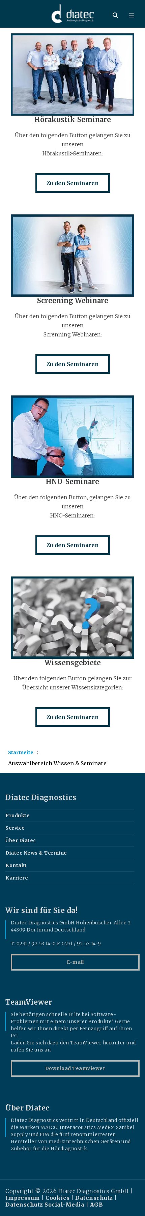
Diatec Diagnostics (40, 797)
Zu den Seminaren (73, 183)
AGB (96, 1204)
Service (15, 828)
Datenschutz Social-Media (44, 1204)
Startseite (20, 752)
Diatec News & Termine (36, 853)
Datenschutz (94, 1197)
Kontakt (16, 865)
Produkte (17, 815)
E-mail (75, 962)
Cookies (58, 1197)
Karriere (16, 878)
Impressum (22, 1197)
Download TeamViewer (75, 1068)
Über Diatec (20, 840)
